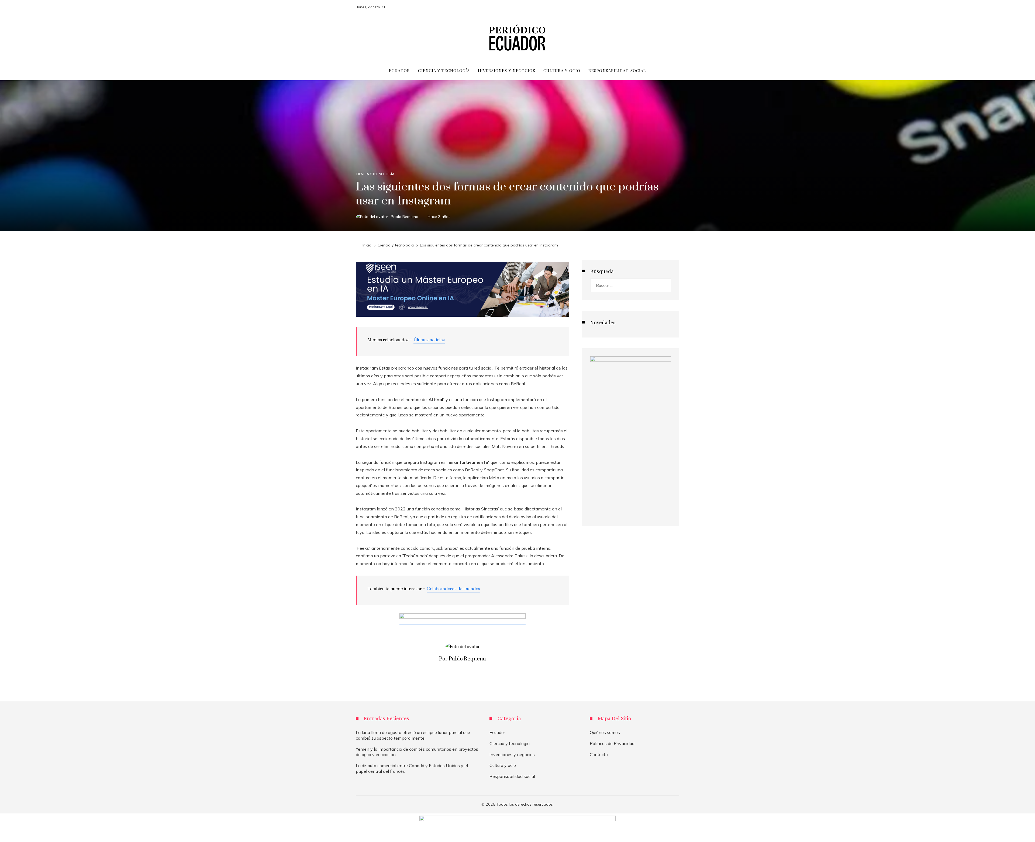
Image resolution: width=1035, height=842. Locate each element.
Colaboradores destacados (453, 589)
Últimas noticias (429, 340)
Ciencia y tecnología (375, 174)
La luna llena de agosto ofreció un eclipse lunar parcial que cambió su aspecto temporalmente (413, 735)
